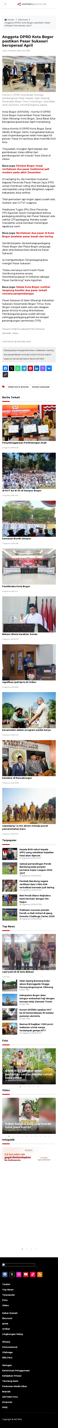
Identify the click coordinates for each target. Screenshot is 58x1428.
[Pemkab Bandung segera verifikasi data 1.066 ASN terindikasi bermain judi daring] (9, 885)
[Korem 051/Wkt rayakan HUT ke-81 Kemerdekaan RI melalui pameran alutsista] (9, 1014)
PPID (5, 1407)
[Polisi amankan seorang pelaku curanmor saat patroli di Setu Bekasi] (29, 951)
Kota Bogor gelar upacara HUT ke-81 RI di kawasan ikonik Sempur (27, 537)
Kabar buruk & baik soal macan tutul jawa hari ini (28, 1125)
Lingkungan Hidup (12, 1334)
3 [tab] (29, 1086)
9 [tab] (44, 1136)
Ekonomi (23, 19)
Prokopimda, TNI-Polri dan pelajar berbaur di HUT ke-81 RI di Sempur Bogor (28, 489)
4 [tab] (33, 1086)
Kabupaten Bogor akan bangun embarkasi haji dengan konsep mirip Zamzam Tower (37, 998)
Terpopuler (9, 840)
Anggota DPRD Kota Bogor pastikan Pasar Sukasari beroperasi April (27, 24)
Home (11, 19)
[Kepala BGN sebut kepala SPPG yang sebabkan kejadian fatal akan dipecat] (9, 853)
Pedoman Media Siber (14, 1386)
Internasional (9, 1347)
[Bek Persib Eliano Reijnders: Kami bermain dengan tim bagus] (9, 899)
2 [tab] (24, 1086)
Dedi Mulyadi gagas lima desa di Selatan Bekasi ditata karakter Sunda (26, 633)
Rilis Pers (7, 1357)
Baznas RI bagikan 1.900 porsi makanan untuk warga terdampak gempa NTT (36, 1027)
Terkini (6, 1284)
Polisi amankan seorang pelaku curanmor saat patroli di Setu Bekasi (27, 970)
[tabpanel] (29, 1066)
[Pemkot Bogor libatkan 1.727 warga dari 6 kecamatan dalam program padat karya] (29, 710)
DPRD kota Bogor (18, 387)
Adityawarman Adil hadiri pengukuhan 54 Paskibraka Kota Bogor (27, 585)
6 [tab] (31, 1136)
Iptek (5, 1323)
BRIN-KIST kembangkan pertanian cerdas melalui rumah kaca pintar (29, 1074)
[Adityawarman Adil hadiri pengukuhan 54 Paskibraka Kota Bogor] (29, 566)
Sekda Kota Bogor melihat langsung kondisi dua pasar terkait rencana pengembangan (26, 290)
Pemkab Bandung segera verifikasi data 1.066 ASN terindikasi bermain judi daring (36, 884)
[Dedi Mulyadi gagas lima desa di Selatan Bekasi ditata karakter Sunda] (29, 614)
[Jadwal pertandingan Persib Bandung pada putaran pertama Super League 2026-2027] (9, 868)
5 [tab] (37, 1086)
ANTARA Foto (10, 1397)
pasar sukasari (41, 387)
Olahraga (7, 1352)
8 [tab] (40, 1136)
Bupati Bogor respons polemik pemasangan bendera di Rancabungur (29, 776)
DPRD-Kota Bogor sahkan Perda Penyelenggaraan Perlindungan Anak (24, 441)
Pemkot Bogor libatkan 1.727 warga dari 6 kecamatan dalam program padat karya (27, 728)
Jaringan (7, 1365)
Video (6, 1090)
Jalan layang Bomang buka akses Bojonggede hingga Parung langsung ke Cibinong (36, 984)
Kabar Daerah (10, 1313)
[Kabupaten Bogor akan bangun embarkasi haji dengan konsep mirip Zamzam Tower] (9, 999)
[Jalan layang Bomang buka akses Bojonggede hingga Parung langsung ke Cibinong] (9, 985)
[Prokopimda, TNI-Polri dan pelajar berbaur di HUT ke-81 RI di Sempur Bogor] (29, 470)
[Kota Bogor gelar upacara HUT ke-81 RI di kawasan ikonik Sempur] (29, 518)
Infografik (8, 1139)
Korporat (7, 1402)
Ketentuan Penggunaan (16, 1370)
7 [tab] (35, 1136)
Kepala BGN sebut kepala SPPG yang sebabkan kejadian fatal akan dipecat (36, 852)
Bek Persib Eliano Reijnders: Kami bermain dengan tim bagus (35, 898)
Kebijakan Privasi (11, 1375)
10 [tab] (49, 1136)
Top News (8, 926)
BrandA (6, 1391)
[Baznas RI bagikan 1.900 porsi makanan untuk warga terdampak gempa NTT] (9, 1028)
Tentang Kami (10, 1381)
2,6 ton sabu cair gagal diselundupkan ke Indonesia (26, 1238)
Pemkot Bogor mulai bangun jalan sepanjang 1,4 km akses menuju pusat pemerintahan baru (25, 825)
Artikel (6, 1329)
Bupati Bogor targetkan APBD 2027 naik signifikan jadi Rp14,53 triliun (26, 681)
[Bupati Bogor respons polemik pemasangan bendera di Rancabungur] (29, 757)
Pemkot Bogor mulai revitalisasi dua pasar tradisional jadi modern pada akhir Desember (25, 169)
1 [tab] (20, 1086)
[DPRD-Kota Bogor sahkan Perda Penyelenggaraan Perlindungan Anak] (29, 422)
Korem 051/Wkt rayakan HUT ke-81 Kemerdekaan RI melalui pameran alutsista (36, 1012)
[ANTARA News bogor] (32, 4)
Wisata (6, 1341)
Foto (5, 1040)
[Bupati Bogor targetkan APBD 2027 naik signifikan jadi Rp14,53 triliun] (29, 662)
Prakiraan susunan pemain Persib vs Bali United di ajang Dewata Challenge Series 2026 (37, 913)
